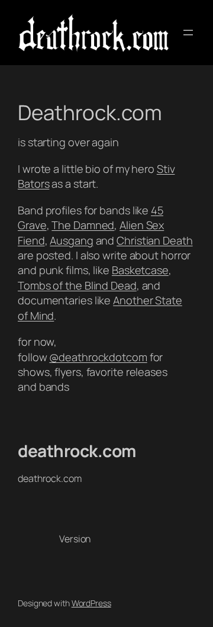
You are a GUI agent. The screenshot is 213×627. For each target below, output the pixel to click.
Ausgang (71, 240)
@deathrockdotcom (98, 357)
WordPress (91, 603)
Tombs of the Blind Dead (77, 285)
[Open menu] (188, 32)
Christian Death (155, 240)
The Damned (82, 225)
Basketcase (140, 270)
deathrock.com (77, 450)
